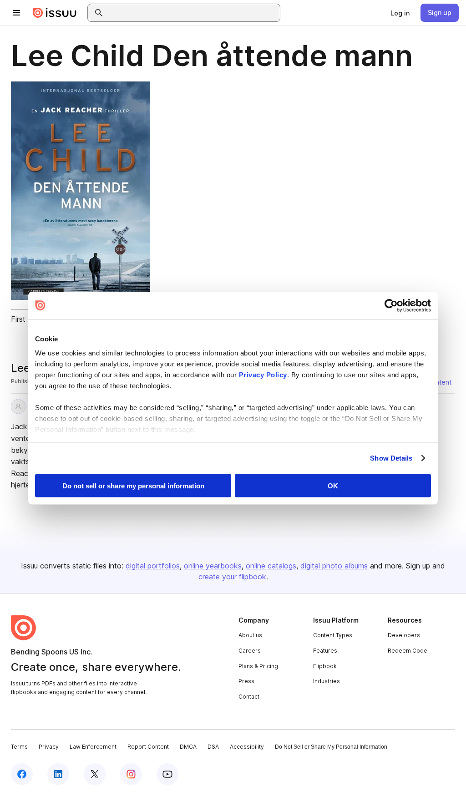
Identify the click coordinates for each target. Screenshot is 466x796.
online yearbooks (213, 565)
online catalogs (271, 565)
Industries (326, 681)
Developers (404, 635)
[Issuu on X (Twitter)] (95, 774)
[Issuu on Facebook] (22, 774)
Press (246, 681)
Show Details (391, 458)
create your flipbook (232, 576)
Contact (248, 696)
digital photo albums (334, 565)
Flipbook (325, 666)
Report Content (148, 746)
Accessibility (247, 746)
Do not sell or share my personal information (133, 485)
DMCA (188, 746)
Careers (249, 650)
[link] (400, 13)
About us (250, 635)
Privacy (49, 746)
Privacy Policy (263, 375)
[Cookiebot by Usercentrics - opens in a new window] (391, 305)
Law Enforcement (93, 746)
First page (27, 319)
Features (325, 650)
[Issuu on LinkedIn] (58, 774)
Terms (19, 746)
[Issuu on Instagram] (131, 774)
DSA (213, 746)
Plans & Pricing (258, 666)
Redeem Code (407, 650)
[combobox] (192, 12)
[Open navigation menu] (16, 13)
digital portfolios (153, 565)
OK (333, 485)
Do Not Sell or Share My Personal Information (331, 747)
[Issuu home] (54, 13)
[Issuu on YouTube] (167, 774)
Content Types (332, 635)
